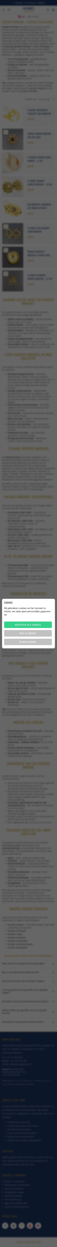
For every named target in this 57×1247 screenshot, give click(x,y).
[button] (28, 625)
